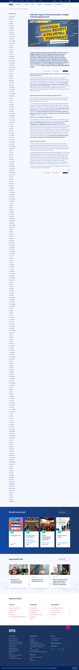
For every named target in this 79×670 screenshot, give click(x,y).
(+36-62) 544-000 (55, 640)
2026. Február (11, 30)
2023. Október (11, 91)
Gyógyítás (39, 4)
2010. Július (11, 440)
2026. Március (11, 27)
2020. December (12, 166)
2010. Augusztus (12, 437)
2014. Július (11, 334)
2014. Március (11, 343)
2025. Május (11, 49)
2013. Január (11, 374)
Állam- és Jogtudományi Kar (13, 638)
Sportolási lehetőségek (54, 610)
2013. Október (11, 354)
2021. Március (11, 159)
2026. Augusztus (12, 16)
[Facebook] (56, 649)
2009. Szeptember (12, 462)
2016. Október (11, 275)
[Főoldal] (11, 4)
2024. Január (11, 84)
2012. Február (11, 398)
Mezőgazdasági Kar (12, 651)
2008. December (12, 481)
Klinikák (31, 658)
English (66, 1)
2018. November (12, 220)
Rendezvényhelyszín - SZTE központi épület (37, 646)
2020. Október (11, 170)
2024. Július (11, 71)
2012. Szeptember (12, 383)
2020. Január (11, 190)
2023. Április (11, 104)
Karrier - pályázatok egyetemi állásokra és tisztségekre (38, 651)
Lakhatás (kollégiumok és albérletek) (57, 608)
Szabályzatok (32, 640)
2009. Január (11, 479)
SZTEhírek (16, 8)
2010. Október (11, 433)
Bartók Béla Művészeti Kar (13, 640)
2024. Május (11, 76)
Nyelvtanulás (11, 612)
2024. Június (11, 73)
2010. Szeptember (12, 435)
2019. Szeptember (12, 198)
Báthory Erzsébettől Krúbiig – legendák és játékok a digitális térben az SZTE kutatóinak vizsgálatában (60, 582)
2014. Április (11, 341)
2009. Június (11, 468)
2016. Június (11, 284)
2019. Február (11, 214)
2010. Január (11, 453)
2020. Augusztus (12, 174)
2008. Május (11, 499)
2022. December (12, 113)
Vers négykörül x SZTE (16, 535)
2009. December (12, 455)
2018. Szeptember (12, 225)
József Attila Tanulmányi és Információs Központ (37, 645)
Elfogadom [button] (75, 668)
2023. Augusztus (12, 95)
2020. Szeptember (12, 172)
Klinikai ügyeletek (32, 660)
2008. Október (11, 486)
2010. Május (11, 444)
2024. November (12, 62)
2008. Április (11, 497)
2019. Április (11, 209)
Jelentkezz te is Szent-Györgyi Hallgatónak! (38, 580)
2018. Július (11, 229)
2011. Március (11, 422)
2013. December (12, 350)
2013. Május (11, 365)
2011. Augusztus (12, 411)
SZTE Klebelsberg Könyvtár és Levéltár (36, 614)
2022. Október (11, 117)
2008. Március (11, 501)
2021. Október (11, 144)
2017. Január (11, 269)
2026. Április (11, 25)
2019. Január (11, 216)
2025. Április (11, 52)
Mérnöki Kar (11, 653)
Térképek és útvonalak (56, 643)
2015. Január (11, 321)
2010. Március (11, 448)
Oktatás (26, 4)
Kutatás (32, 4)
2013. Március (11, 369)
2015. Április (11, 315)
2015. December (12, 297)
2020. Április (11, 183)
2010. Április (11, 446)
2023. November (12, 89)
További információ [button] (52, 668)
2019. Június (11, 205)
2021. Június (11, 152)
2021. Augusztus (12, 148)
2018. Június (11, 231)
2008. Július (11, 492)
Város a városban (53, 614)
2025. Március (11, 54)
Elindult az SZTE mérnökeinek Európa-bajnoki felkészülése (17, 581)
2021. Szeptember (12, 146)
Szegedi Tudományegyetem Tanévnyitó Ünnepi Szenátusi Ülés (46, 537)
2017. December (12, 244)
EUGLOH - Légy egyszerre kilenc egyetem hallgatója (17, 616)
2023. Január (11, 111)
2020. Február (11, 187)
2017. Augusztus (12, 253)
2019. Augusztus (12, 201)
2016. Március (11, 290)
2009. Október (11, 459)
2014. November (12, 326)
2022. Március (11, 133)
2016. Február (11, 293)
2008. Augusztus (12, 490)
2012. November (12, 378)
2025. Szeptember (12, 41)
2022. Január (11, 137)
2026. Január (11, 32)
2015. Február (11, 319)
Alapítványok (32, 638)
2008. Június (11, 494)
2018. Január (11, 242)
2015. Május (11, 312)
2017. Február (11, 266)
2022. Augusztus (12, 122)
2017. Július (11, 255)
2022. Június (11, 126)
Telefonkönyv (54, 1)
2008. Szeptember (12, 488)
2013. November (12, 352)
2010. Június (11, 442)
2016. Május (11, 286)
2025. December (12, 34)
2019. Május (11, 207)
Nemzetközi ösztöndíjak (12, 610)
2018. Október (11, 223)
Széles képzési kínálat (33, 608)
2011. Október (11, 407)
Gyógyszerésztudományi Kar (13, 648)
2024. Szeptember (12, 67)
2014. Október (11, 328)
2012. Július (11, 387)
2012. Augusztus (12, 385)
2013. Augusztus (12, 358)
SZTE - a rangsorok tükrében (34, 610)
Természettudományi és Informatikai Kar (15, 658)
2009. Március (11, 475)
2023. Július (11, 98)
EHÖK (31, 648)
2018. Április (11, 236)
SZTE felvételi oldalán (46, 167)
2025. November (12, 36)
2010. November (12, 431)
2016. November (12, 273)
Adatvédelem (61, 1)
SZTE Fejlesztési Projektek (34, 650)
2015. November (12, 299)
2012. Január (11, 400)
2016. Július (11, 282)
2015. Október (11, 301)
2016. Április (11, 288)
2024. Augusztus (12, 69)
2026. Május (11, 23)
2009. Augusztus (12, 464)
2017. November (12, 247)
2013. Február (11, 372)
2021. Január (11, 163)
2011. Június (11, 415)
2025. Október (11, 38)
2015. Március (11, 317)
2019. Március (11, 212)
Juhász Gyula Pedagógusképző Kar (14, 650)
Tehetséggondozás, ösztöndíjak (14, 608)
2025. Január (11, 58)
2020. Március (11, 185)
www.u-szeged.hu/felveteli (47, 148)
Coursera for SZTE (12, 614)
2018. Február (11, 240)
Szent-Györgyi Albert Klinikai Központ (36, 657)
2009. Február (11, 477)
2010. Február (11, 451)
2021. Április (11, 157)
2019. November (12, 194)
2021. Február (11, 161)
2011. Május (11, 418)
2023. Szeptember (12, 93)
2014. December (12, 323)
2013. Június (11, 363)
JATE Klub (31, 618)
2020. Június (11, 179)
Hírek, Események (58, 4)
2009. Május (11, 470)
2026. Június (11, 21)
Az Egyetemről (18, 4)
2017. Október (11, 249)
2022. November (12, 115)
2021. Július (11, 150)
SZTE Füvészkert (32, 616)
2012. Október (11, 380)
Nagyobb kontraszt (69, 1)
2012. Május (11, 391)
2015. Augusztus (12, 306)
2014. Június (11, 337)
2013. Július (11, 361)
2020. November (12, 168)
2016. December (12, 271)
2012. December (12, 376)
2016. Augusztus (12, 280)
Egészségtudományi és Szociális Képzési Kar (16, 643)
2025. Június (11, 47)
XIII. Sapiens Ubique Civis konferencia (30, 536)
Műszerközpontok (48, 4)
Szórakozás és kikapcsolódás (55, 612)
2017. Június (11, 258)
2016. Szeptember (12, 277)
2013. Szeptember (12, 356)
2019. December (12, 192)
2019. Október (11, 196)
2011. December (12, 402)
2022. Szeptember (24, 8)
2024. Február (11, 82)
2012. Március (11, 396)
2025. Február (11, 56)
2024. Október (11, 65)
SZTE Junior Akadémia (33, 612)
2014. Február (11, 345)
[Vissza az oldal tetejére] (68, 627)
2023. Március (11, 106)
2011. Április (11, 420)
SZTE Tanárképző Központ (13, 656)
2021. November (12, 141)
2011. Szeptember (12, 409)
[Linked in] (52, 649)
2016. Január (11, 295)
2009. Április (11, 472)
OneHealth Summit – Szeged (62, 536)
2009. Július (11, 466)
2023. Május (11, 102)
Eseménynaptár (62, 512)
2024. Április (11, 78)
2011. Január (11, 426)
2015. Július (11, 308)
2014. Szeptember (12, 330)
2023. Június (11, 100)
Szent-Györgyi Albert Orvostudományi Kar (15, 655)
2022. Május (11, 128)
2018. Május (11, 233)
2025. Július (11, 45)
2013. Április (11, 367)
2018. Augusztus (12, 227)
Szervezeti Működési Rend (34, 641)
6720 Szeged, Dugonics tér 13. (57, 638)
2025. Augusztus (12, 43)
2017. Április (11, 262)
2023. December (12, 87)
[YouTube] (63, 649)
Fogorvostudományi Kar (12, 645)
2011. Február (11, 424)
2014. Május (11, 339)
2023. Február (11, 109)
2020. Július (11, 176)
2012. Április (11, 394)
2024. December (12, 60)
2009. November (12, 457)
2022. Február (11, 135)
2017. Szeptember (12, 251)
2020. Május (11, 181)
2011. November (12, 405)
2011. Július (11, 413)
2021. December (12, 139)
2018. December (12, 218)
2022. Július (11, 124)
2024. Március (11, 80)
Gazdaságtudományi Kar (13, 646)
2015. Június (11, 310)
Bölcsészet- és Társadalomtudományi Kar (15, 641)
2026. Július (11, 19)
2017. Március (11, 264)
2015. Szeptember (12, 304)
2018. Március (11, 238)
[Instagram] (59, 649)
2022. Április (11, 130)
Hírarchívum (19, 8)
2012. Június (11, 389)
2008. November (12, 483)
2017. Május (11, 260)
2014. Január (11, 348)
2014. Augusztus (12, 332)
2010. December (12, 429)
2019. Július (11, 203)
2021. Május (11, 155)
